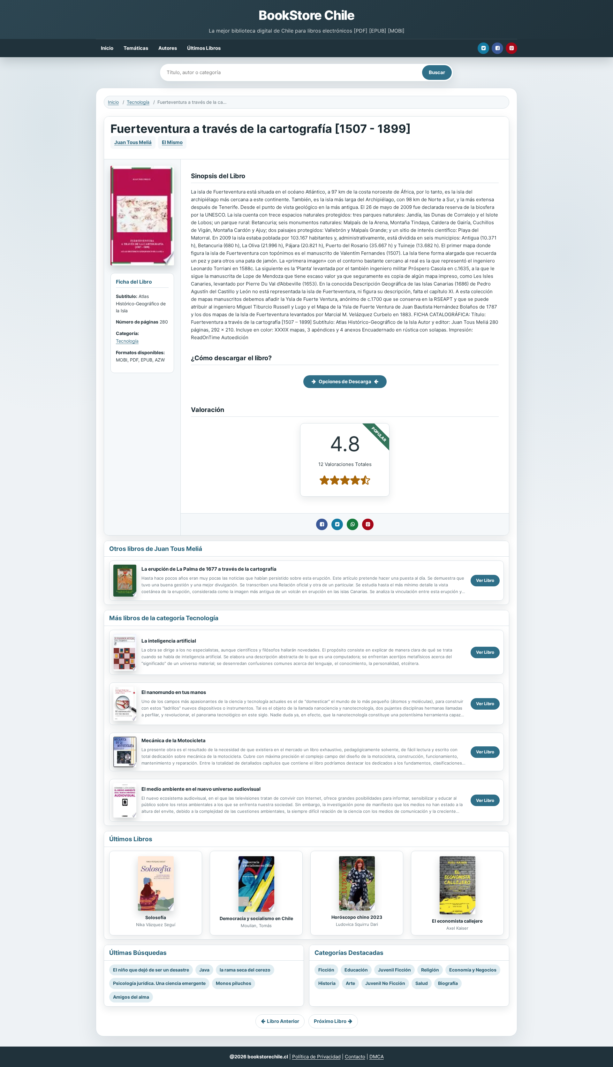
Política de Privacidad (316, 1057)
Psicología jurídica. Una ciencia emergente (159, 983)
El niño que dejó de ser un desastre (151, 969)
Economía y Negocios (472, 969)
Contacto (355, 1057)
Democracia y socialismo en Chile (256, 918)
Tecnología (138, 102)
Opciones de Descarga (345, 381)
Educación (356, 969)
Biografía (448, 983)
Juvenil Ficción (394, 969)
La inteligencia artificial (168, 641)
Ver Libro (485, 580)
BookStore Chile (306, 15)
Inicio (107, 48)
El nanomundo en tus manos (173, 692)
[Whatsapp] (352, 524)
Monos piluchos (233, 983)
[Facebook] (497, 48)
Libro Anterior (283, 1021)
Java (204, 969)
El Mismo (172, 142)
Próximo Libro (330, 1021)
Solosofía (155, 917)
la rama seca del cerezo (245, 969)
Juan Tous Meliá (133, 142)
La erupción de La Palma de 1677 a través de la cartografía (208, 569)
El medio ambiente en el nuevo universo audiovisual (201, 789)
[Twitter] (483, 48)
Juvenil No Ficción (385, 983)
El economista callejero (457, 921)
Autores (167, 48)
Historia (327, 983)
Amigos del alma (131, 997)
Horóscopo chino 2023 (356, 917)
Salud (421, 983)
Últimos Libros (204, 48)
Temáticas (136, 48)
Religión (430, 969)
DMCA (376, 1057)
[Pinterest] (511, 48)
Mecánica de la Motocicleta (173, 740)
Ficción (326, 969)
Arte (350, 983)
